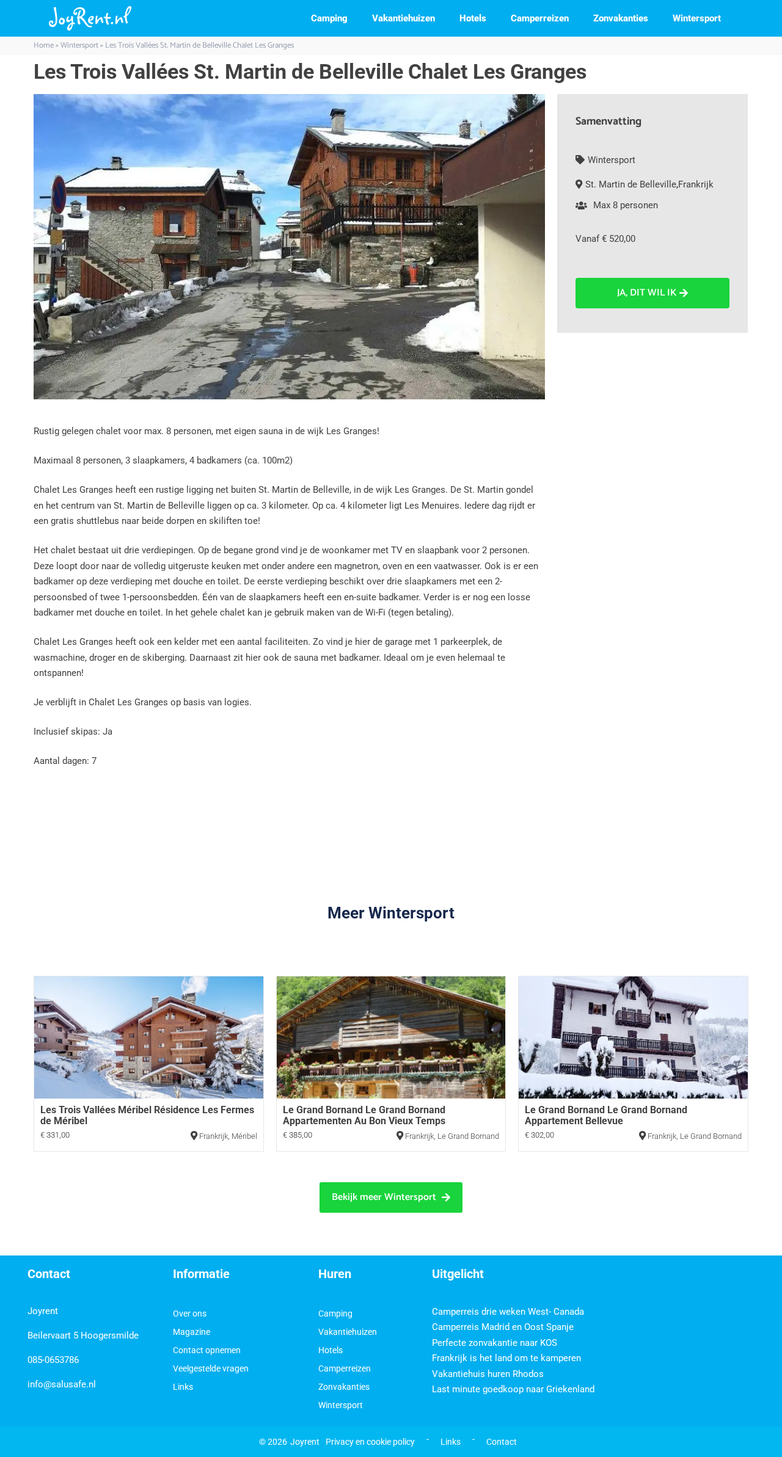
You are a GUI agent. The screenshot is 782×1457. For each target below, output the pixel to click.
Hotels (472, 18)
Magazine (191, 1332)
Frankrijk (696, 184)
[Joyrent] (90, 18)
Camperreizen (540, 18)
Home (44, 45)
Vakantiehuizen (403, 18)
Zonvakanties (620, 18)
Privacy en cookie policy (370, 1442)
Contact (501, 1442)
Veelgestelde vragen (211, 1368)
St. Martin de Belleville (630, 184)
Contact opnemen (207, 1350)
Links (183, 1387)
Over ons (189, 1313)
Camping (329, 18)
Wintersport (697, 18)
